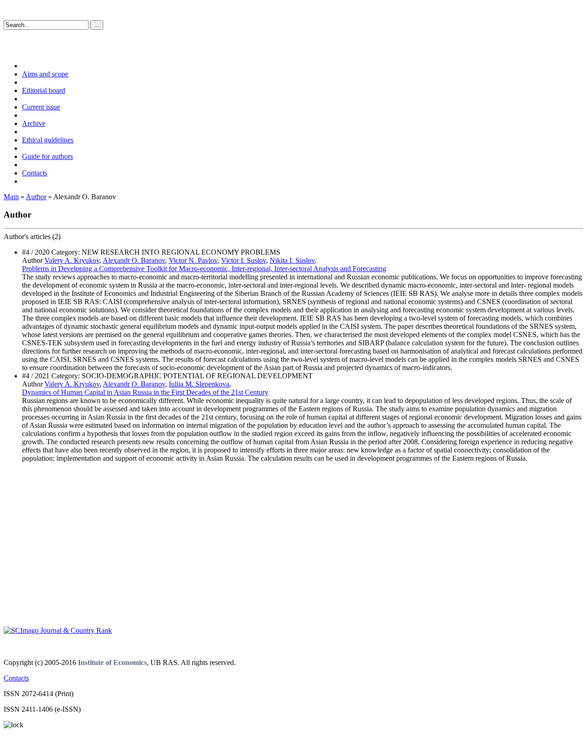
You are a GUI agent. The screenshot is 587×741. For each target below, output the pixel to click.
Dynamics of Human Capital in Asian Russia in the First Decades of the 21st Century (145, 392)
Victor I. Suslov (243, 260)
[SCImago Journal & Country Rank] (58, 630)
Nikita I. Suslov (292, 260)
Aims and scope (45, 74)
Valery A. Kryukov (72, 260)
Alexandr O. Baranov (134, 260)
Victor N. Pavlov (193, 260)
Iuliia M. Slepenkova (199, 384)
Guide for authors (47, 156)
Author (36, 197)
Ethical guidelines (47, 140)
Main (11, 197)
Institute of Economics (112, 662)
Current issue (41, 107)
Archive (33, 123)
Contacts (34, 173)
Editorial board (43, 90)
